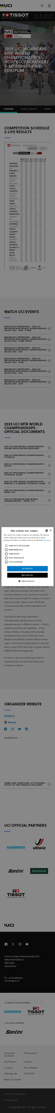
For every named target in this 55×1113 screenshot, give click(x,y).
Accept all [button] (27, 569)
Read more (47, 540)
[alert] (27, 556)
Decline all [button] (27, 575)
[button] (27, 581)
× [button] (50, 530)
